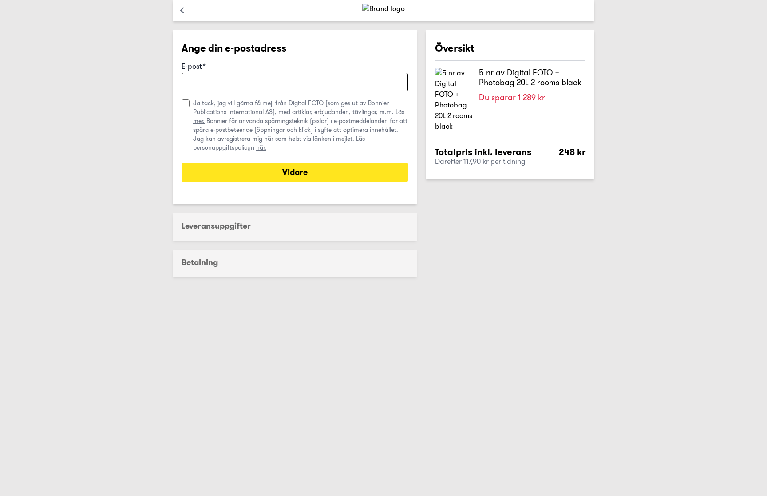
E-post (194, 66)
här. (261, 147)
